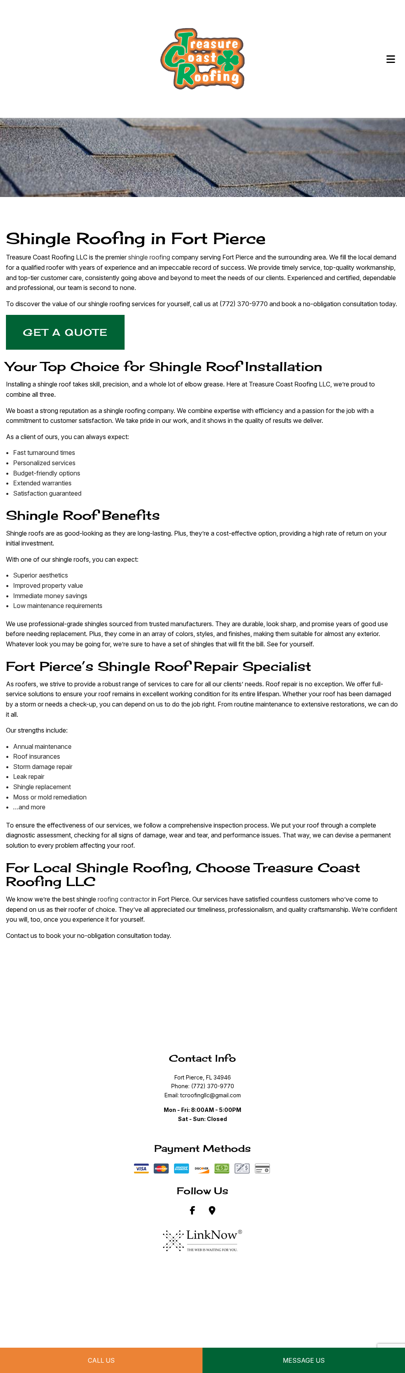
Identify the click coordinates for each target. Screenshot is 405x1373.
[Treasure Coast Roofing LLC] (202, 58)
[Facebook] (192, 1211)
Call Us (101, 1360)
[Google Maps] (212, 1211)
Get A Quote (65, 332)
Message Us (304, 1360)
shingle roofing (149, 257)
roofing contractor (124, 899)
